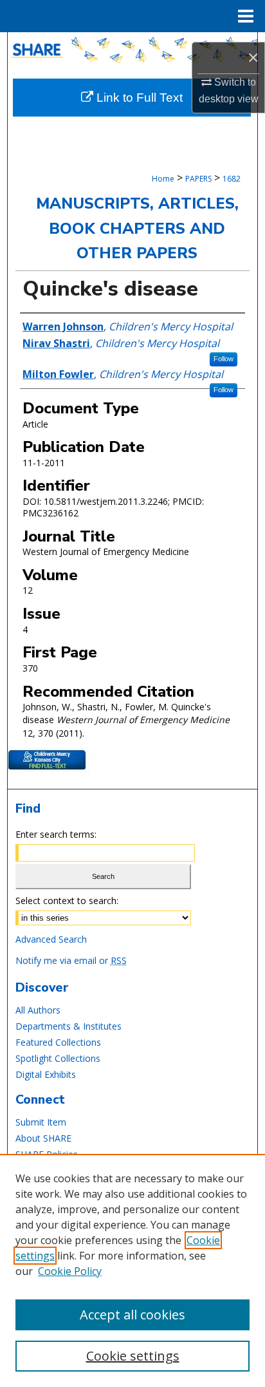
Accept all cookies (132, 1314)
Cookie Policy (70, 1271)
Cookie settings (132, 1355)
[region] (132, 1270)
